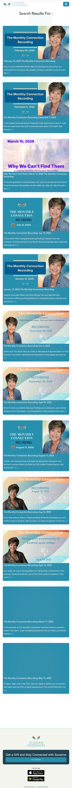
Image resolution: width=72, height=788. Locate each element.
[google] (36, 777)
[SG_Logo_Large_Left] (15, 2)
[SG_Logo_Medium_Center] (36, 735)
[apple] (36, 771)
